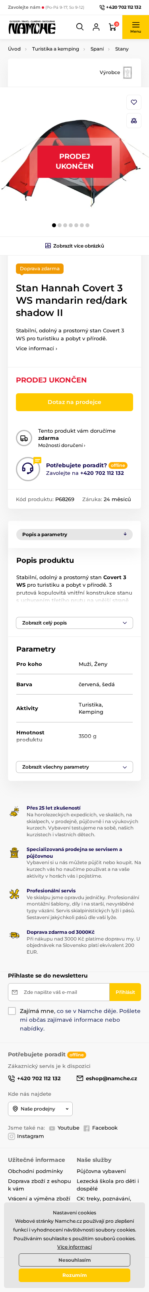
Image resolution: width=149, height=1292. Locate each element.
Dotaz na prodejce (74, 402)
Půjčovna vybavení (101, 1171)
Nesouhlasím (74, 1260)
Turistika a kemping (55, 49)
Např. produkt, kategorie (58, 61)
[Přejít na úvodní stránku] (32, 26)
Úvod (14, 49)
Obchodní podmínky (35, 1171)
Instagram (30, 1136)
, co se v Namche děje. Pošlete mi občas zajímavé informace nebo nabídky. (80, 1019)
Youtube (68, 1127)
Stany (122, 49)
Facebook (105, 1127)
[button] (80, 27)
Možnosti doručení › (61, 445)
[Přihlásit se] (96, 27)
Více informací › (36, 348)
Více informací (74, 1247)
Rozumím (74, 1275)
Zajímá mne (37, 1011)
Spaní (97, 49)
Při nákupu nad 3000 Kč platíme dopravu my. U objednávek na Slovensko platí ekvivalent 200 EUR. (83, 945)
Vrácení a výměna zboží (39, 1198)
